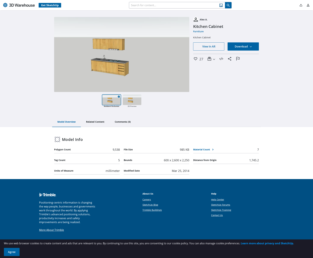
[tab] (66, 122)
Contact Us (217, 215)
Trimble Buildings (152, 210)
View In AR (208, 46)
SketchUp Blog (150, 204)
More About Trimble (51, 230)
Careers (146, 199)
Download (241, 46)
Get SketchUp (50, 5)
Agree (11, 252)
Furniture (198, 31)
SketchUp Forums (220, 204)
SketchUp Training (221, 210)
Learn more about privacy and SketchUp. (267, 243)
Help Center (217, 199)
